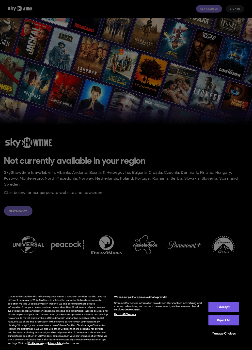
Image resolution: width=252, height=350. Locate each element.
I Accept (224, 307)
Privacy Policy (55, 343)
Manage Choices (224, 333)
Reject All (223, 320)
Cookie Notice (35, 343)
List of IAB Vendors (125, 314)
